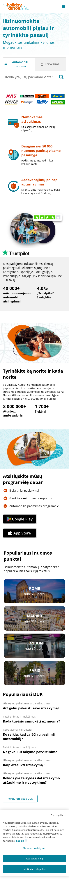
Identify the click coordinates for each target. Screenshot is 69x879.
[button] (63, 6)
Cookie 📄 (22, 840)
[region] (34, 843)
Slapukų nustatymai (34, 848)
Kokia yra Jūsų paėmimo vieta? (29, 77)
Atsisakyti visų (34, 858)
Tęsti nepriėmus (58, 815)
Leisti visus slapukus (34, 869)
